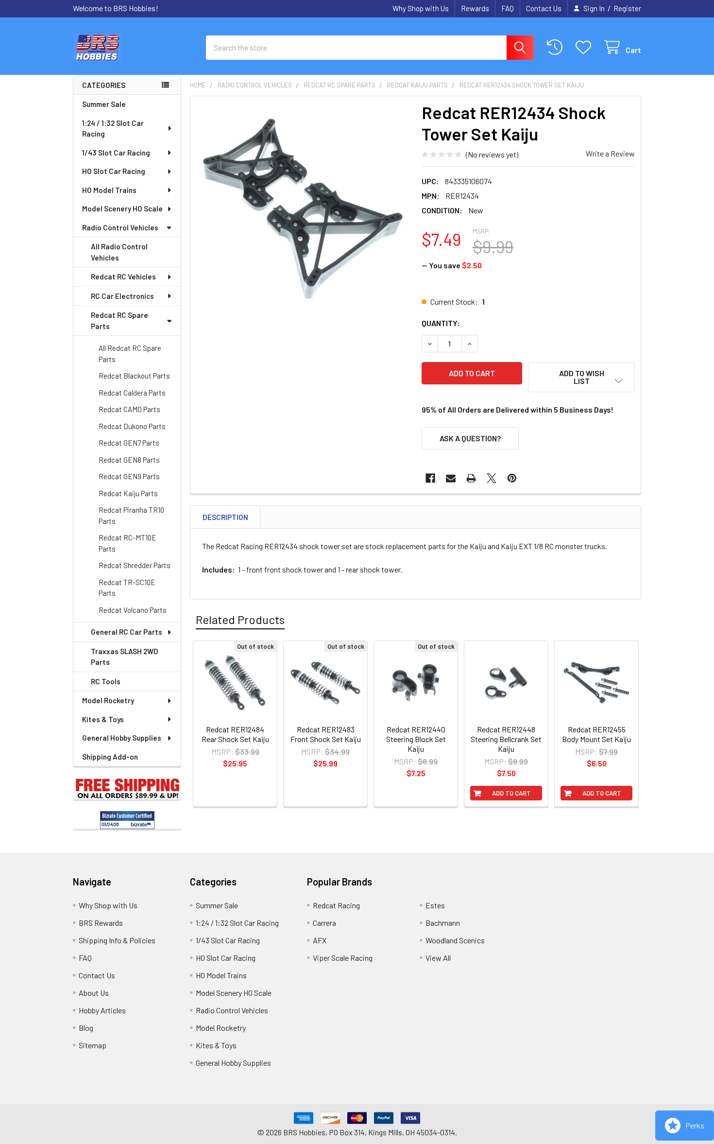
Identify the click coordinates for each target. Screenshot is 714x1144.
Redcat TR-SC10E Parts (127, 588)
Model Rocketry (108, 700)
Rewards (475, 8)
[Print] (471, 478)
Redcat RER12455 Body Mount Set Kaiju (596, 734)
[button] (581, 377)
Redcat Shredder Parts (134, 565)
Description (225, 517)
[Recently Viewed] (556, 47)
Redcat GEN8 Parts (129, 459)
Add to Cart (511, 793)
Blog (86, 1027)
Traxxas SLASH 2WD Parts (124, 657)
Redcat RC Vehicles (123, 276)
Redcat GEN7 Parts (129, 442)
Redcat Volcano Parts (133, 610)
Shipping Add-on (110, 756)
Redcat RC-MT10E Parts (127, 543)
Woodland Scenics (455, 940)
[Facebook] (430, 478)
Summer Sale (104, 104)
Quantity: (441, 323)
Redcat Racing (336, 905)
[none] (303, 209)
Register (627, 8)
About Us (94, 992)
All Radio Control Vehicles (119, 252)
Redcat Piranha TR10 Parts (131, 515)
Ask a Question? (470, 438)
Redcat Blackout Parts (134, 375)
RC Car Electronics (122, 296)
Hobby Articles (102, 1010)
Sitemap (92, 1045)
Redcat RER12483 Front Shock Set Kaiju (325, 734)
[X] (491, 478)
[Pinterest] (512, 478)
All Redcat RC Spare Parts (130, 354)
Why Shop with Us (420, 8)
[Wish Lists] (585, 47)
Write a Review (610, 153)
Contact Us (543, 8)
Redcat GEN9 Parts (129, 476)
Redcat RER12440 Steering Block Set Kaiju (416, 739)
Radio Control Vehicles (120, 227)
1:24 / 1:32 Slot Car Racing (113, 129)
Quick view (240, 725)
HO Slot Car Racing (113, 171)
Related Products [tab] (240, 619)
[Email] (450, 478)
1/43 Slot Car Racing (116, 152)
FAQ (507, 8)
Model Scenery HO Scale (122, 208)
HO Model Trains (109, 190)
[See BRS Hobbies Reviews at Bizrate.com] (127, 820)
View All (438, 957)
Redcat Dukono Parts (132, 426)
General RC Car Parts (126, 631)
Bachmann (442, 922)
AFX (319, 940)
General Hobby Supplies (121, 737)
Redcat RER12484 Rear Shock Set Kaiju (235, 734)
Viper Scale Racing (343, 957)
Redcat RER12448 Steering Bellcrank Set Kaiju (506, 739)
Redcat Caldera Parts (132, 392)
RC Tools (105, 681)
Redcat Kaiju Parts (128, 493)
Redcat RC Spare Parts (119, 320)
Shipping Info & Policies (117, 940)
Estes (435, 905)
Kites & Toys (103, 719)
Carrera (324, 922)
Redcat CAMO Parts (129, 409)
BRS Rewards (101, 922)
